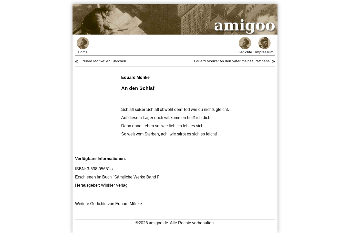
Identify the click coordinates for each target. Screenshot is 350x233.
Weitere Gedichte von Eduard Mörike (108, 204)
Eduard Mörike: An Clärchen (103, 61)
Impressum (264, 52)
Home (83, 52)
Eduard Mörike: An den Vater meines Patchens (232, 61)
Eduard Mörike (135, 77)
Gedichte (245, 52)
